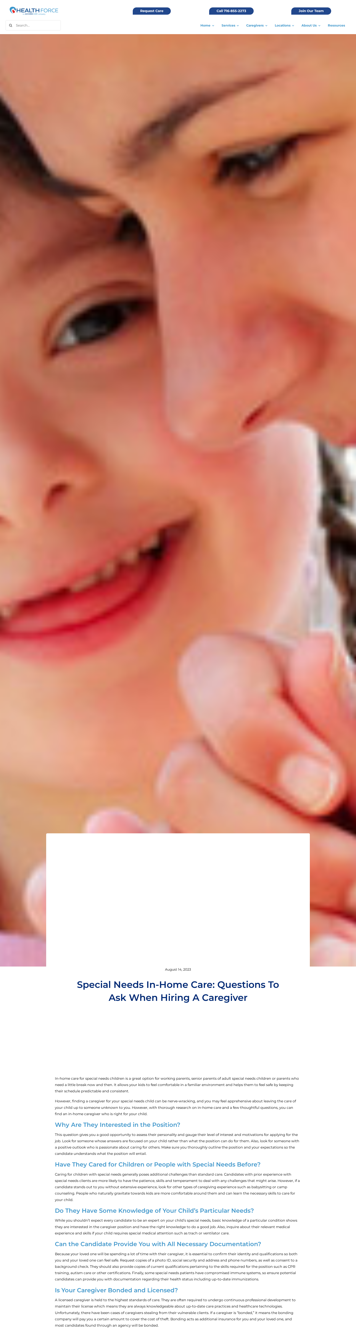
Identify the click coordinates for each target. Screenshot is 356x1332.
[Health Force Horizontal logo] (34, 7)
